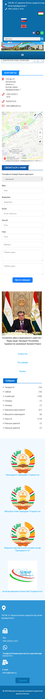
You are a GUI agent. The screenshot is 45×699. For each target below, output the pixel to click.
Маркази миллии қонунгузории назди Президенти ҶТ (22, 549)
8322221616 (11, 101)
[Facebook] (34, 33)
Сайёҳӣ (8, 392)
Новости (22, 354)
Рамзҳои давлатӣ (12, 423)
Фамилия (6, 197)
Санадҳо (8, 401)
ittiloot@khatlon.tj (13, 106)
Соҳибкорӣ (9, 396)
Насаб (5, 220)
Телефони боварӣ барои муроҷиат (18, 174)
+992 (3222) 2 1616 (12, 95)
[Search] (42, 39)
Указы (22, 371)
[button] (22, 55)
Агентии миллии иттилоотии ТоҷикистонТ (22, 591)
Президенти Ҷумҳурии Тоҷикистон (22, 475)
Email (4, 209)
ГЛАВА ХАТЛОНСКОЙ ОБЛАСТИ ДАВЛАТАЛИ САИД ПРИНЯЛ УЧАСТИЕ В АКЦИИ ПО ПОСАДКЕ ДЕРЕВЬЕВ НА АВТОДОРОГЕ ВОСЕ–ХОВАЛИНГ (17, 61)
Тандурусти (9, 387)
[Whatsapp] (42, 33)
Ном (4, 232)
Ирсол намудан (22, 280)
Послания (22, 362)
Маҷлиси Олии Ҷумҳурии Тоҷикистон (22, 511)
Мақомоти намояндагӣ (15, 414)
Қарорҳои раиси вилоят (15, 410)
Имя (4, 186)
